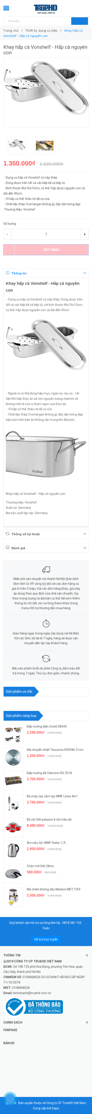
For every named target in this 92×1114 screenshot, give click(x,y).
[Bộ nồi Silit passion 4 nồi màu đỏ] (13, 827)
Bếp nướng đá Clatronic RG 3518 (49, 773)
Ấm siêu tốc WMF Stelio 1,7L (46, 843)
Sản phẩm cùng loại (21, 716)
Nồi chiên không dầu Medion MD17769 (53, 889)
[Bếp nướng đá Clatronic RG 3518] (13, 781)
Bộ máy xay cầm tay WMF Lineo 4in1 (52, 796)
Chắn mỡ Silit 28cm (40, 866)
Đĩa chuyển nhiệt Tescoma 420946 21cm (55, 749)
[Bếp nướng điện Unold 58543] (13, 734)
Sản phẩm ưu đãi (19, 691)
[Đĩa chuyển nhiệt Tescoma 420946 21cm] (13, 757)
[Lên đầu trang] (83, 1100)
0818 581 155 (72, 923)
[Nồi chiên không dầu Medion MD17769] (13, 897)
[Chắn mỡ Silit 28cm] (13, 874)
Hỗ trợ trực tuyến (46, 939)
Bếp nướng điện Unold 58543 (47, 726)
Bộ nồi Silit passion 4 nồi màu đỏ (49, 819)
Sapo (55, 1108)
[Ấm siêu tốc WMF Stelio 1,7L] (13, 850)
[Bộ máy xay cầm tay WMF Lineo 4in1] (13, 804)
